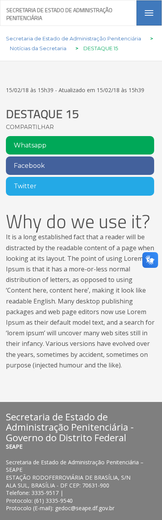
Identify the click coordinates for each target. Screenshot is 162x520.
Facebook (29, 165)
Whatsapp (30, 145)
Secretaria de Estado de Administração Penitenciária (59, 13)
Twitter (25, 186)
